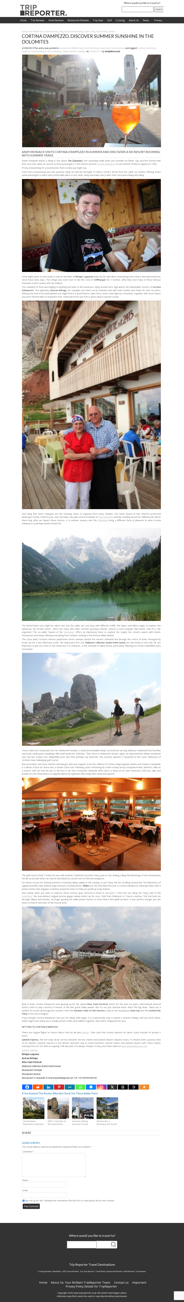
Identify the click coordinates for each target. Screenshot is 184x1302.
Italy (61, 31)
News (146, 20)
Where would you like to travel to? (142, 2)
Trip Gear (98, 20)
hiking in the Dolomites (50, 51)
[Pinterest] (59, 1087)
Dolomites (150, 48)
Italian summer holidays (74, 51)
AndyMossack (112, 51)
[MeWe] (70, 1087)
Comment (28, 1151)
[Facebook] (27, 1087)
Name (25, 1180)
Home (23, 20)
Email (24, 1190)
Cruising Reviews (44, 1271)
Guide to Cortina (30, 51)
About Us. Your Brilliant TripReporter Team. (81, 1282)
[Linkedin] (48, 1087)
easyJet (85, 1032)
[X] (112, 1087)
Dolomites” (69, 632)
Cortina (140, 48)
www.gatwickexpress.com (134, 1046)
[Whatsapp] (80, 1087)
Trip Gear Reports (87, 1271)
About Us (134, 20)
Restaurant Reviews (78, 20)
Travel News (100, 1271)
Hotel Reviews (56, 20)
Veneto (112, 31)
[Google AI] (134, 1087)
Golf (109, 20)
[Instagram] (102, 1087)
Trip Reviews (37, 20)
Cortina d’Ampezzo (106, 163)
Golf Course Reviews (70, 1271)
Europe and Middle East (33, 31)
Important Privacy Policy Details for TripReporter (106, 1284)
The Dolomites (106, 516)
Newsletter (56, 1271)
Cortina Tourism (30, 1050)
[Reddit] (38, 1087)
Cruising (120, 20)
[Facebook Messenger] (91, 1087)
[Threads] (123, 1087)
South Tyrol (89, 31)
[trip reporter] (44, 15)
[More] (144, 1087)
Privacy (158, 20)
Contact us (121, 1282)
